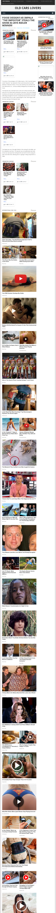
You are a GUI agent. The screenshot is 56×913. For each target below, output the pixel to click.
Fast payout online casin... (17, 1)
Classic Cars (19, 27)
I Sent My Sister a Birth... (8, 3)
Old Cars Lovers (28, 8)
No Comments (26, 27)
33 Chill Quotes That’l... (47, 1)
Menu (4, 13)
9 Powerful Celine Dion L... (32, 1)
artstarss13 (4, 27)
